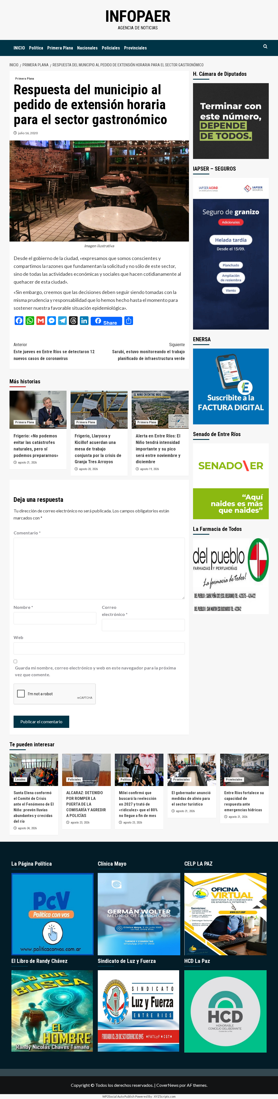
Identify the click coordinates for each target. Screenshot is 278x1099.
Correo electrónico (115, 611)
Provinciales (135, 48)
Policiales (111, 48)
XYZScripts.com (165, 1096)
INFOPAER (137, 16)
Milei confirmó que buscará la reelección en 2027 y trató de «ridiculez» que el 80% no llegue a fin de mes (138, 804)
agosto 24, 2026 (27, 828)
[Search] (265, 46)
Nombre (23, 607)
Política (36, 48)
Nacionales (87, 48)
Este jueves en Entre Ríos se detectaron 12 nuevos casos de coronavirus (54, 351)
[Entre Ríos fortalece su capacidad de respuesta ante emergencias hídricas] (244, 770)
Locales (20, 779)
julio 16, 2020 (28, 133)
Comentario (27, 532)
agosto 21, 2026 (27, 462)
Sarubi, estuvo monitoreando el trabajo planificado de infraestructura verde (148, 351)
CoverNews (167, 1085)
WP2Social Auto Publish (118, 1096)
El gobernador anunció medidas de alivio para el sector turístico (191, 798)
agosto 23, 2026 (80, 822)
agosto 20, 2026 (88, 469)
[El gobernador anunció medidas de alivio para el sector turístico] (192, 770)
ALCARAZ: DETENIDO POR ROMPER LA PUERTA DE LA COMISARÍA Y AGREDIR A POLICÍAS (86, 804)
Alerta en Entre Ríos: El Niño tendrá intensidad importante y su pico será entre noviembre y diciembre (158, 448)
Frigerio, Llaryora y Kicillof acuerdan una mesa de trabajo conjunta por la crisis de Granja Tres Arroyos (98, 448)
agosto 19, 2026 (149, 469)
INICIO (19, 48)
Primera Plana (60, 48)
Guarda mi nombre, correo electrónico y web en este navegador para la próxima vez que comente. (95, 671)
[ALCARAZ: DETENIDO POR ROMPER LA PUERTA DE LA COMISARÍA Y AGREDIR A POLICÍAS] (86, 770)
